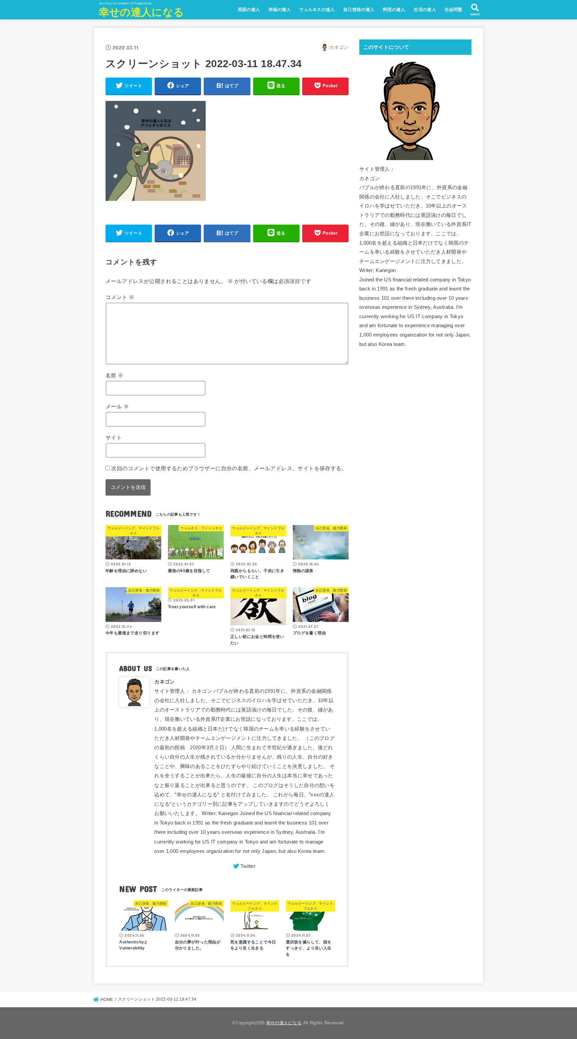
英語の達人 (249, 9)
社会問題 (453, 9)
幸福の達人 (279, 9)
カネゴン (164, 681)
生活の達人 (425, 9)
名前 (115, 375)
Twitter (247, 866)
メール (117, 406)
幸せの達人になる (141, 12)
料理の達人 (394, 9)
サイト (114, 437)
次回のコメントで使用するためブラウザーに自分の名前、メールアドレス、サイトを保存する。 (229, 468)
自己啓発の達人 (358, 9)
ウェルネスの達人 (317, 9)
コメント (120, 297)
